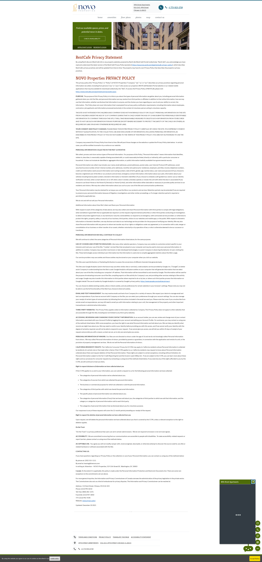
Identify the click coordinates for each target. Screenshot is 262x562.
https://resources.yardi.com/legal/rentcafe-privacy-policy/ (152, 65)
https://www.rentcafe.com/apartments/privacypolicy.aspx (96, 92)
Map (148, 17)
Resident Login (99, 47)
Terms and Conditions (87, 537)
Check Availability (92, 39)
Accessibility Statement (141, 537)
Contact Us (159, 17)
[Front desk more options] (257, 548)
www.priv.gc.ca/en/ (89, 501)
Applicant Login (85, 47)
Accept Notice (254, 558)
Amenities (111, 17)
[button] (248, 548)
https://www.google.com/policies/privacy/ (155, 281)
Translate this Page (121, 537)
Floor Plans (126, 17)
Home (100, 17)
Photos (138, 17)
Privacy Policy (105, 537)
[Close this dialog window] (253, 482)
